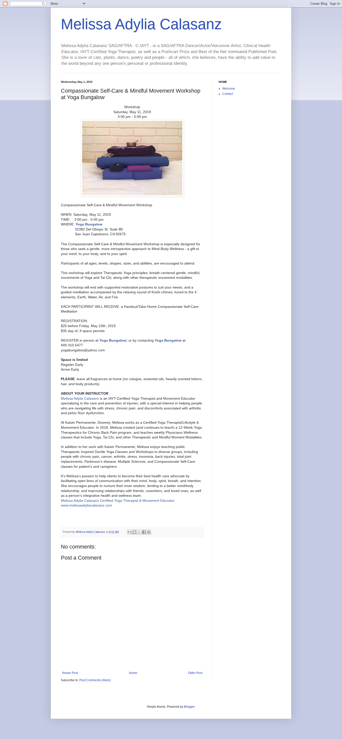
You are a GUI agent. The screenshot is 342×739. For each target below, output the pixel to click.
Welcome (228, 88)
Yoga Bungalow (112, 340)
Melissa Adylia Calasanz (141, 24)
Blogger (189, 706)
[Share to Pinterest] (148, 532)
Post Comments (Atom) (95, 680)
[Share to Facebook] (143, 532)
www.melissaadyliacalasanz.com (86, 505)
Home (133, 673)
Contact (227, 94)
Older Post (195, 673)
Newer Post (70, 673)
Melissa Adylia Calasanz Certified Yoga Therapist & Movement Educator (118, 501)
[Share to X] (139, 532)
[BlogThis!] (134, 532)
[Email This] (129, 532)
